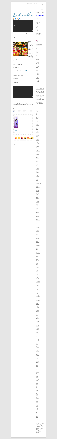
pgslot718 (37, 258)
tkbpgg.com (37, 336)
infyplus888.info (37, 193)
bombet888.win (37, 149)
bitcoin (36, 147)
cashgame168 (37, 154)
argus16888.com (37, 133)
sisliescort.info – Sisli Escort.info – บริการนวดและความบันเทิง (25, 3)
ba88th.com (37, 136)
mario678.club (37, 224)
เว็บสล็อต (37, 412)
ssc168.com (37, 322)
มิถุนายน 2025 (37, 70)
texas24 (37, 332)
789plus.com (37, 116)
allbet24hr (37, 127)
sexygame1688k (37, 304)
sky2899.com (37, 310)
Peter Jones (16, 130)
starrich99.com (37, 326)
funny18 (37, 29)
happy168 (37, 186)
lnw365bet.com (37, 211)
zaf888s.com (37, 368)
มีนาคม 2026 (37, 63)
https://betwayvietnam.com (39, 34)
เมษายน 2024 (37, 81)
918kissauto (37, 121)
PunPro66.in (37, 270)
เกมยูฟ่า (37, 406)
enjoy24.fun (37, 164)
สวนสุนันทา (37, 401)
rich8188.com (18, 144)
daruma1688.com (38, 158)
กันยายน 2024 (37, 77)
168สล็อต (38, 423)
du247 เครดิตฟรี (39, 424)
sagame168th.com (38, 295)
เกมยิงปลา (37, 405)
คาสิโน (36, 371)
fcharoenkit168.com (38, 171)
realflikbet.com (37, 280)
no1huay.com (37, 240)
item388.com (37, 194)
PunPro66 (37, 269)
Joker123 (37, 197)
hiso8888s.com (37, 189)
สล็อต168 (37, 387)
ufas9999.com (37, 350)
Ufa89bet (37, 344)
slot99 (36, 19)
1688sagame (37, 111)
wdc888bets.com (37, 358)
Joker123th (37, 426)
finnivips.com (37, 173)
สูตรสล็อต (37, 402)
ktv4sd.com (37, 205)
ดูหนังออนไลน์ (37, 52)
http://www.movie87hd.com (39, 44)
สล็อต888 (37, 23)
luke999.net (37, 218)
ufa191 (36, 343)
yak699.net (37, 366)
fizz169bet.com (37, 175)
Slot (39, 428)
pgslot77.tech (37, 260)
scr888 (36, 299)
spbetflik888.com (37, 318)
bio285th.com (37, 146)
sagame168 (37, 428)
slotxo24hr (37, 26)
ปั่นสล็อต (37, 380)
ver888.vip (37, 354)
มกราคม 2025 (37, 74)
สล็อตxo (37, 395)
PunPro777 (37, 271)
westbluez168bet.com (38, 360)
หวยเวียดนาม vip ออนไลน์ (38, 404)
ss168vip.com (37, 321)
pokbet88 (37, 266)
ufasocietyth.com (37, 351)
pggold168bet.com (38, 252)
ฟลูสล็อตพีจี (37, 384)
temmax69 (37, 331)
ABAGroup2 (37, 123)
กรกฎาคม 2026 (37, 60)
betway (37, 145)
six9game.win (37, 309)
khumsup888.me (37, 202)
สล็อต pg (37, 386)
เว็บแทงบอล (37, 413)
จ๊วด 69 (36, 373)
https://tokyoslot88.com (38, 33)
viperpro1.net (37, 355)
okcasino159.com (37, 242)
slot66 (36, 20)
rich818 (26, 70)
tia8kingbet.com (37, 335)
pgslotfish (37, 263)
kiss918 (37, 30)
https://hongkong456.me (38, 54)
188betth (40, 423)
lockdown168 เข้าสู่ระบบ (38, 213)
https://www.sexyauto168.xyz (39, 25)
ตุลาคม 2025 (37, 67)
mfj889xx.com (37, 231)
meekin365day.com (38, 226)
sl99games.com (37, 311)
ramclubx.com (37, 277)
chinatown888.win (38, 156)
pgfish (36, 251)
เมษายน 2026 (37, 62)
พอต (36, 382)
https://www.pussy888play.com (39, 45)
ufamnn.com (37, 348)
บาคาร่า (41, 429)
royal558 (37, 289)
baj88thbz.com (37, 139)
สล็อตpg (37, 394)
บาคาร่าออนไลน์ (37, 379)
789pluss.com (37, 117)
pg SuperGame (37, 249)
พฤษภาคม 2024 (37, 80)
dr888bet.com (37, 162)
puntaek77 (37, 273)
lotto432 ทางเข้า (37, 216)
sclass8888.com (37, 298)
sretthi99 (37, 320)
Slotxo (42, 428)
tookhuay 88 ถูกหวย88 (38, 339)
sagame (37, 293)
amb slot (37, 129)
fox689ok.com (37, 176)
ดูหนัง (36, 51)
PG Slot (37, 248)
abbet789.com (37, 124)
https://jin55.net (37, 18)
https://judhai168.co (38, 21)
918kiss (37, 41)
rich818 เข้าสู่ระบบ (24, 144)
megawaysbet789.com (38, 227)
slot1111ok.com (37, 314)
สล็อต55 (37, 388)
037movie (37, 109)
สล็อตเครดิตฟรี (37, 398)
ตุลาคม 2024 (37, 76)
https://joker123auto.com (38, 43)
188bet (36, 114)
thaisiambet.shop (38, 333)
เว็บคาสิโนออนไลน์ (38, 410)
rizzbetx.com (37, 285)
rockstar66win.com (38, 288)
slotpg (36, 27)
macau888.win (37, 222)
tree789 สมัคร (37, 429)
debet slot (37, 160)
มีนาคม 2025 (37, 72)
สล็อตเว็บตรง (37, 399)
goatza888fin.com (38, 184)
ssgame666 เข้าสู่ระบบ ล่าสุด (38, 324)
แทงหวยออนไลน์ (37, 416)
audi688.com (37, 135)
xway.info (37, 365)
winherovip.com (37, 361)
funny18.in (37, 180)
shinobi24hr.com (37, 306)
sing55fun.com (37, 307)
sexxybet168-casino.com (38, 300)
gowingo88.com (37, 185)
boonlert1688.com (38, 151)
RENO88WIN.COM (38, 281)
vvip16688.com (37, 357)
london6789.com (37, 215)
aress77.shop (37, 131)
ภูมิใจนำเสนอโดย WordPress (15, 436)
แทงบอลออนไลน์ (37, 415)
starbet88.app (37, 325)
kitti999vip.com (37, 204)
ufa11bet (37, 342)
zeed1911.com (37, 369)
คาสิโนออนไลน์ (37, 372)
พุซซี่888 (37, 383)
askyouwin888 (37, 134)
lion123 (37, 207)
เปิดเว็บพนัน (37, 409)
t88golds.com (37, 329)
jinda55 (37, 196)
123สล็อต (37, 423)
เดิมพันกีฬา (37, 408)
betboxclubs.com (37, 143)
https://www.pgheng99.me (38, 49)
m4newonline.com (38, 220)
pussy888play (37, 275)
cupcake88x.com (37, 157)
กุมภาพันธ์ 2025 (37, 73)
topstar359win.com (38, 340)
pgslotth (37, 264)
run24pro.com (37, 291)
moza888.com (37, 235)
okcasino (37, 241)
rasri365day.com (37, 278)
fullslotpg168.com (38, 178)
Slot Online (37, 313)
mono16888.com (37, 233)
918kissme (37, 122)
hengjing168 (37, 425)
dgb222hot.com (37, 161)
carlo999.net (37, 153)
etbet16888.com (37, 167)
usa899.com (37, 353)
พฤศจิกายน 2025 (37, 66)
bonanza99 (37, 150)
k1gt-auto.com (37, 200)
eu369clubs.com (37, 169)
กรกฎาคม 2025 (37, 69)
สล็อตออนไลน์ (37, 397)
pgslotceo (37, 262)
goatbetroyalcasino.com (38, 182)
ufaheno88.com (37, 346)
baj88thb (37, 138)
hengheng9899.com (38, 187)
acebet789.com (37, 125)
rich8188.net (37, 284)
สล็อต (42, 429)
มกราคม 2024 (37, 83)
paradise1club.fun (38, 245)
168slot (37, 113)
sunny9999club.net (38, 328)
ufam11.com (37, 347)
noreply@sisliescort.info (18, 132)
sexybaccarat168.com (38, 302)
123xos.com (37, 110)
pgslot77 (37, 259)
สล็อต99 (37, 393)
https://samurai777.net (38, 32)
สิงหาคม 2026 (37, 59)
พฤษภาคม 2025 (37, 71)
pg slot (36, 47)
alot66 (36, 128)
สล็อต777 (37, 390)
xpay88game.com (38, 364)
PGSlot (41, 426)
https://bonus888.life (38, 22)
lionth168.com (37, 208)
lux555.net (37, 219)
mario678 (37, 223)
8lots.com (37, 118)
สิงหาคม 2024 (37, 78)
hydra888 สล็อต (37, 190)
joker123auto (37, 198)
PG (36, 247)
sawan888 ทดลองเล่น (38, 296)
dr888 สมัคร (37, 424)
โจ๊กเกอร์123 (37, 417)
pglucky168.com (37, 255)
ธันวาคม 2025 (37, 65)
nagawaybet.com (37, 237)
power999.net (37, 267)
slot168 (37, 315)
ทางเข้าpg (37, 377)
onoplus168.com (37, 244)
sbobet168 (37, 297)
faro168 (42, 424)
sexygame (37, 303)
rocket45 (37, 286)
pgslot (36, 36)
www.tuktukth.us (37, 362)
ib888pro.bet (37, 191)
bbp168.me (37, 142)
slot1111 (40, 428)
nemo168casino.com (38, 238)
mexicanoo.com (37, 229)
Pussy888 (37, 274)
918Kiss (37, 120)
